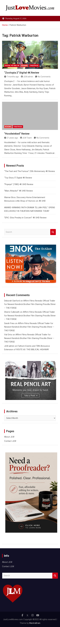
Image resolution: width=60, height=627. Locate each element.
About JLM (9, 437)
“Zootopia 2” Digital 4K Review (21, 72)
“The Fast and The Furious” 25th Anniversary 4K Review (29, 171)
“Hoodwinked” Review (16, 133)
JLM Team (27, 138)
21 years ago (12, 138)
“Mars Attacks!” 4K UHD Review (18, 191)
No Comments (44, 76)
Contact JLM (10, 441)
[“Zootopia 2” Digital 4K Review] (30, 55)
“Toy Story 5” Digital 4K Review (18, 177)
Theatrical (34, 65)
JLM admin (28, 76)
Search (53, 232)
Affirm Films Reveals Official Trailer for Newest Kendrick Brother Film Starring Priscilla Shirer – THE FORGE (30, 304)
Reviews (24, 65)
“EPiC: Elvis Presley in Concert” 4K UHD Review (25, 217)
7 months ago (13, 76)
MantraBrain (34, 623)
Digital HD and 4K (12, 65)
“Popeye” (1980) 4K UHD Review (18, 184)
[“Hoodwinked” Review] (30, 116)
